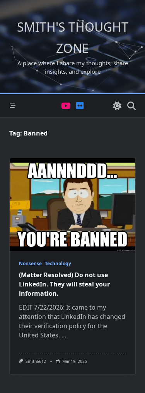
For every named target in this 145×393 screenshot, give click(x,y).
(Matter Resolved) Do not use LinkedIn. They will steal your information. (64, 284)
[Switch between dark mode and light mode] (117, 105)
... (63, 335)
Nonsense (30, 263)
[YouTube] (66, 106)
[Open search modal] (131, 105)
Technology (58, 263)
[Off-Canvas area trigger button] (12, 105)
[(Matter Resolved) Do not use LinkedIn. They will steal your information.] (72, 204)
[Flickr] (80, 106)
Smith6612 (36, 361)
